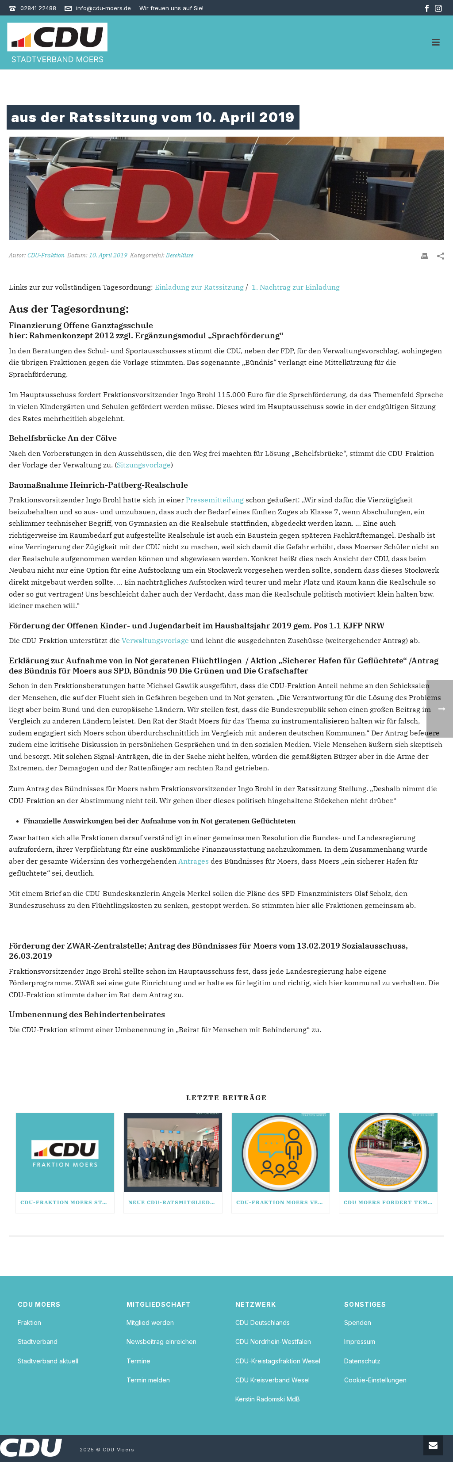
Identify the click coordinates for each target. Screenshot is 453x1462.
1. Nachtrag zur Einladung (296, 287)
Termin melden (148, 1380)
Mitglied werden (150, 1322)
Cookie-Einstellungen (375, 1380)
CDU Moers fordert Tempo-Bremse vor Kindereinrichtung (391, 1202)
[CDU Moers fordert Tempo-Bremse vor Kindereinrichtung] (388, 1152)
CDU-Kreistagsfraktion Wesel (277, 1361)
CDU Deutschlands (262, 1322)
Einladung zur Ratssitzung (199, 287)
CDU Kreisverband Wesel (272, 1380)
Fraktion (29, 1322)
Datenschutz (362, 1361)
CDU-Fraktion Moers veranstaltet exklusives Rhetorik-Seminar (283, 1202)
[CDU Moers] (57, 42)
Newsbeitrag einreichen (161, 1341)
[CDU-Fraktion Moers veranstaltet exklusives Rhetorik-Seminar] (281, 1152)
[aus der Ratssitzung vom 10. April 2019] (226, 188)
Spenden (357, 1322)
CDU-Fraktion (46, 255)
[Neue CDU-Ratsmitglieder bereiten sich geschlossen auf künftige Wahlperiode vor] (173, 1152)
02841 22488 (38, 7)
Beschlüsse (179, 255)
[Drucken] (424, 255)
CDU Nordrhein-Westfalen (273, 1341)
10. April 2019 (108, 255)
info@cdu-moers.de (103, 7)
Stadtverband (38, 1341)
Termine (138, 1361)
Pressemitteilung (215, 499)
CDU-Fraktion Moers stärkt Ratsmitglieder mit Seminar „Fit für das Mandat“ (67, 1202)
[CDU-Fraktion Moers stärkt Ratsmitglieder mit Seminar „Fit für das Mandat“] (65, 1152)
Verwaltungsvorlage (155, 640)
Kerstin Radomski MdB (267, 1399)
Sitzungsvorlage (144, 464)
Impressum (359, 1341)
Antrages (193, 861)
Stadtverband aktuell (48, 1361)
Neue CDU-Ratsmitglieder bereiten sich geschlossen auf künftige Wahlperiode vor (175, 1202)
